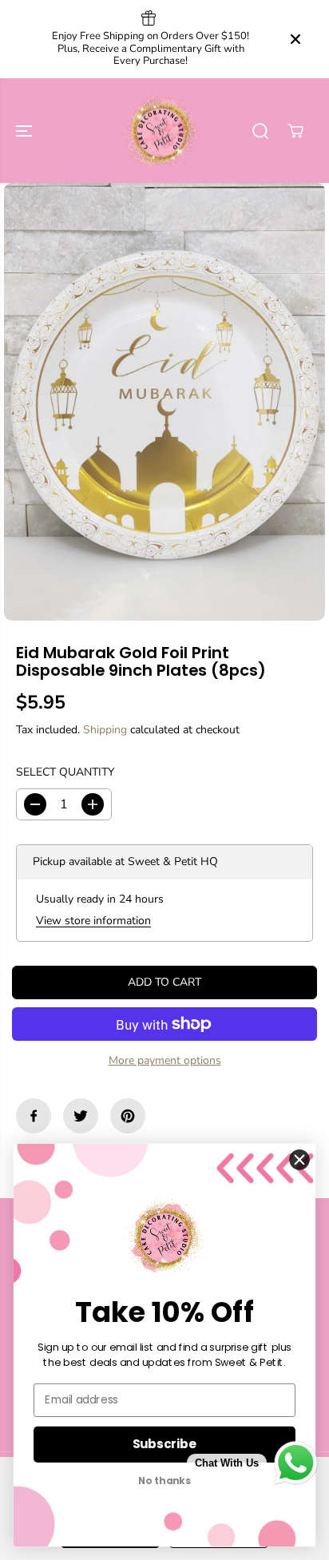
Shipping (105, 729)
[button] (25, 131)
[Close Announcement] (295, 39)
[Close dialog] (300, 1159)
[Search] (260, 131)
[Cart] (295, 131)
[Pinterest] (127, 1115)
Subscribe (164, 1443)
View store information (93, 920)
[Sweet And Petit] (160, 131)
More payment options (165, 1060)
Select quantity (65, 772)
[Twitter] (80, 1115)
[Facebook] (33, 1115)
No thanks (164, 1481)
